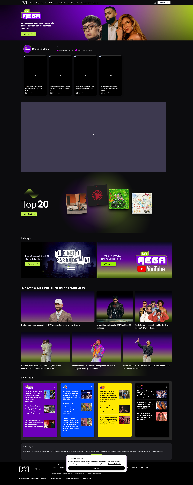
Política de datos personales (72, 478)
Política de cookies (86, 478)
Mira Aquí (28, 214)
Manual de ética (67, 473)
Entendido (96, 468)
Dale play (31, 264)
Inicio (31, 3)
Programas (39, 3)
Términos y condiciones (56, 478)
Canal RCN (53, 467)
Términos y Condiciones (98, 461)
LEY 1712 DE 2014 (79, 473)
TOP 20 (51, 3)
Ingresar (162, 2)
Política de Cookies (114, 464)
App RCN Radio (73, 3)
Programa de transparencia (93, 473)
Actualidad (61, 3)
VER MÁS (107, 264)
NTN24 (141, 467)
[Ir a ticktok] (36, 469)
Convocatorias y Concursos (90, 3)
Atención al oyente (56, 473)
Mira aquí (27, 34)
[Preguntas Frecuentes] (155, 3)
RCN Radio (61, 467)
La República (133, 467)
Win (146, 467)
